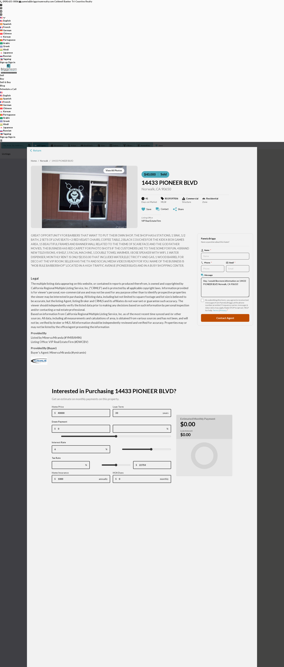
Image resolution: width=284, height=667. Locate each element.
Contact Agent (225, 317)
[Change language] (2, 17)
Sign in (11, 62)
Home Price (58, 406)
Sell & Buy (5, 82)
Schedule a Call (8, 89)
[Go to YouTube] (1, 11)
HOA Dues (118, 472)
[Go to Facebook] (1, 4)
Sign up (4, 62)
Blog (2, 85)
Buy (2, 78)
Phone (208, 262)
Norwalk (44, 160)
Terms (216, 310)
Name (207, 250)
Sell (2, 75)
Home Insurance (60, 472)
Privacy (223, 310)
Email (232, 262)
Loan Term (118, 406)
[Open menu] (1, 140)
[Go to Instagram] (1, 8)
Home (34, 160)
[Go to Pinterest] (1, 14)
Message (208, 275)
